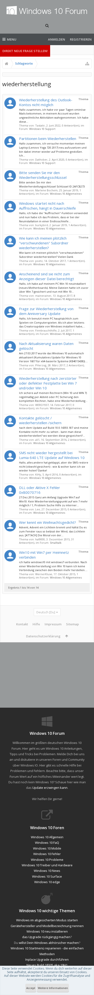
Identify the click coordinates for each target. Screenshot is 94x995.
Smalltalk (55, 542)
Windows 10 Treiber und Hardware (47, 865)
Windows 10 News (47, 870)
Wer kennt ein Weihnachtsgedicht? (47, 522)
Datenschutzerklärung (43, 636)
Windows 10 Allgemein (47, 837)
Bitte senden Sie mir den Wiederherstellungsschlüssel (43, 175)
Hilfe (36, 624)
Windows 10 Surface (47, 876)
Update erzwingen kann (49, 787)
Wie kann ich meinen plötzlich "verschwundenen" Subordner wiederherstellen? (43, 243)
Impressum (53, 624)
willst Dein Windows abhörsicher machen (49, 943)
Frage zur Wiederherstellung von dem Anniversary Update (46, 311)
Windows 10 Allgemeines (66, 193)
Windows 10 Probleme (47, 859)
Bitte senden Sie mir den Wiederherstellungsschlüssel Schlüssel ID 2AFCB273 (52, 184)
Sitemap (72, 624)
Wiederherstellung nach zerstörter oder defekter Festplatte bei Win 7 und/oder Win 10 (48, 383)
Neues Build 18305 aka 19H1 (47, 965)
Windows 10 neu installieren (47, 931)
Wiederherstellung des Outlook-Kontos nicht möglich (45, 102)
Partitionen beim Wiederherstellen (47, 138)
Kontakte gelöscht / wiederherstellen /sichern (40, 420)
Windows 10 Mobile (47, 848)
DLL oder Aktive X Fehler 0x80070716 (39, 490)
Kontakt (22, 624)
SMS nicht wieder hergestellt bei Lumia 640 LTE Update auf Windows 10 (52, 455)
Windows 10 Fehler (47, 854)
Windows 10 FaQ (47, 842)
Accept (30, 988)
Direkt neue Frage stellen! (25, 51)
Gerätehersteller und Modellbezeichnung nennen (47, 926)
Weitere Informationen (53, 988)
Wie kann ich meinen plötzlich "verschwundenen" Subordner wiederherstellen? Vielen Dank (51, 255)
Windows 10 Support (42, 129)
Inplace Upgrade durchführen (47, 959)
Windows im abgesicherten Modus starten (47, 920)
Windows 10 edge (47, 882)
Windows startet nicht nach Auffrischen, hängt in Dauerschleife (47, 206)
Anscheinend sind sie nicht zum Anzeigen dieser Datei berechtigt (46, 276)
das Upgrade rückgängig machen (46, 937)
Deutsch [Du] (45, 612)
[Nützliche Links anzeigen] (87, 63)
